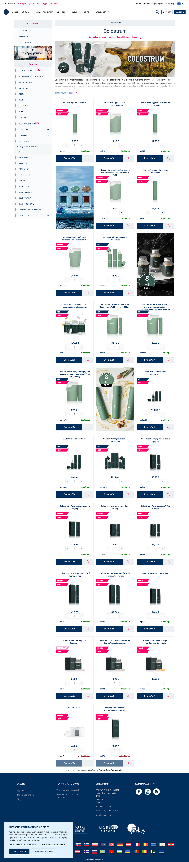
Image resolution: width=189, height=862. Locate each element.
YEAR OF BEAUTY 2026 (30, 71)
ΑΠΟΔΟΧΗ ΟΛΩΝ (19, 851)
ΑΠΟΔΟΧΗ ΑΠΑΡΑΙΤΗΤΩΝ (53, 844)
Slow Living (24, 157)
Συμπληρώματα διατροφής (27, 147)
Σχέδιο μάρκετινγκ (25, 795)
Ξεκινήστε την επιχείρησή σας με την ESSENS (38, 3)
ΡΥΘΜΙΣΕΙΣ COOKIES (44, 851)
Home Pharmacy (26, 192)
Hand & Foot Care (26, 204)
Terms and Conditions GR (67, 790)
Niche (21, 112)
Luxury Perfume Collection (31, 77)
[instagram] (156, 791)
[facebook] (139, 791)
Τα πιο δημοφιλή (26, 42)
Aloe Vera (23, 136)
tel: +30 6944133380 (144, 3)
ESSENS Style (24, 130)
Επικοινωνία (9, 3)
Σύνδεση (167, 12)
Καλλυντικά (21, 152)
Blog (19, 799)
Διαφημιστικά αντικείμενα (30, 210)
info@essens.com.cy (164, 3)
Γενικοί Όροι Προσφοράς (110, 770)
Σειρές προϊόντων (44, 12)
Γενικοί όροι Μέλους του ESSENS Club (67, 796)
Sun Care (22, 181)
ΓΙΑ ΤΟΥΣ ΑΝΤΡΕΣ (26, 88)
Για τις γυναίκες (25, 82)
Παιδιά (21, 100)
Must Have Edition (29, 124)
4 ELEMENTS (23, 106)
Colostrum (24, 141)
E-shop (15, 12)
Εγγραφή (180, 12)
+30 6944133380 (103, 806)
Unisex (21, 94)
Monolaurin (24, 169)
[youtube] (148, 791)
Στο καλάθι (69, 158)
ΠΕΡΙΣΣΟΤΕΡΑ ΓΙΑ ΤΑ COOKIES (22, 844)
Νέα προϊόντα (25, 37)
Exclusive (23, 31)
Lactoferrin (24, 175)
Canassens (23, 163)
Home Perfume (25, 198)
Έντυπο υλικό (24, 216)
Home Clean (24, 187)
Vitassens (23, 117)
